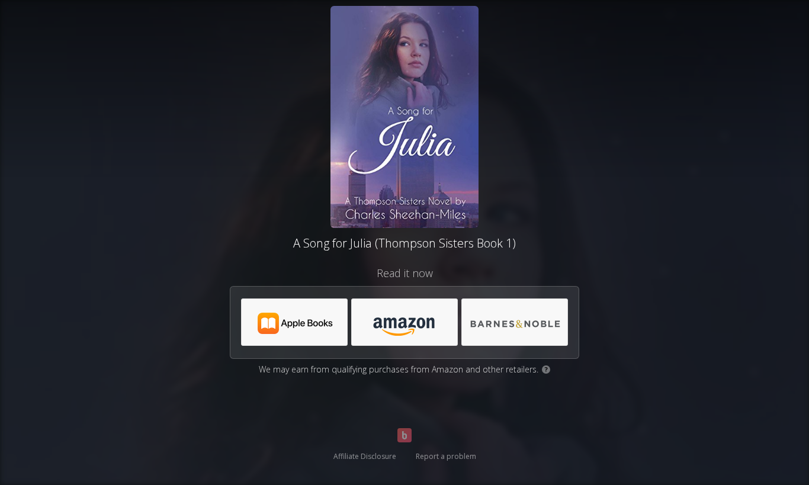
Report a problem (446, 456)
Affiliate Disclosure (364, 456)
